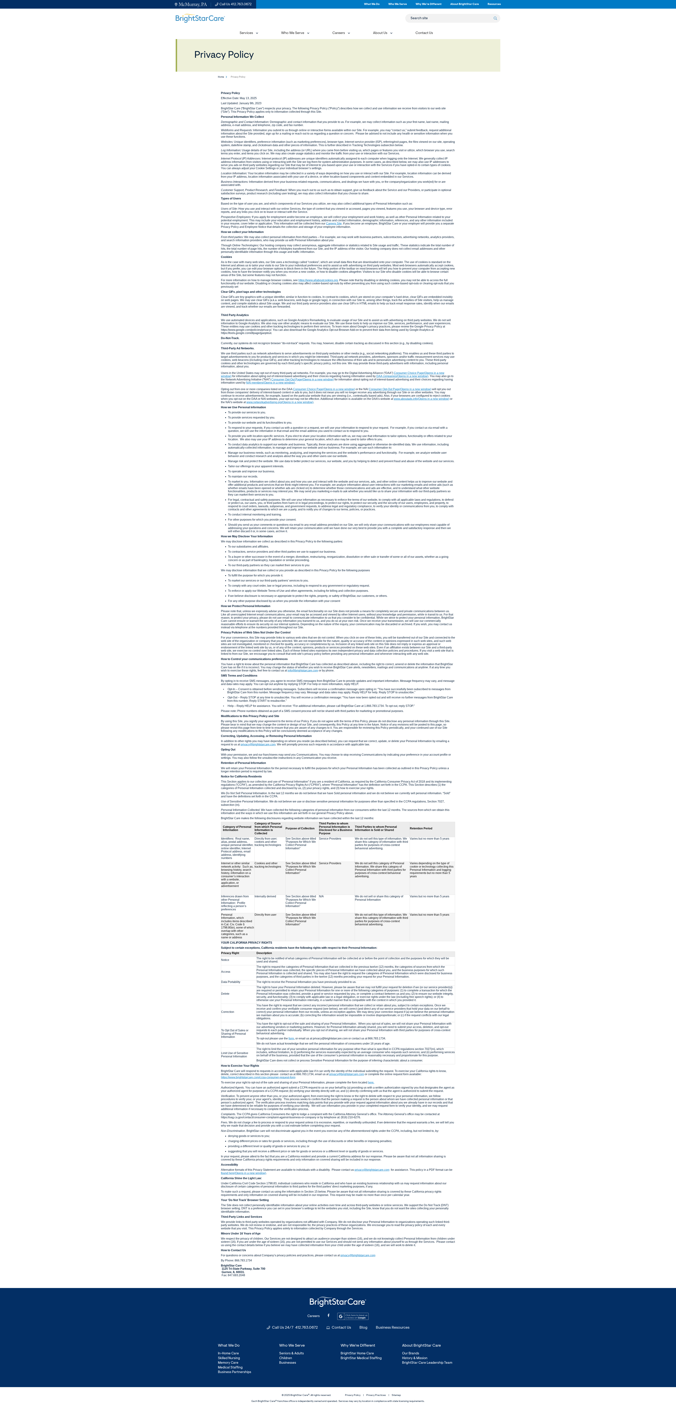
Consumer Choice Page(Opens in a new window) (324, 389)
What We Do (372, 6)
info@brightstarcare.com (303, 670)
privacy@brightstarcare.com (258, 744)
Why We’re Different (429, 6)
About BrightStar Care (464, 6)
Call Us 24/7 (295, 1328)
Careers (313, 1316)
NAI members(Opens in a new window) (270, 382)
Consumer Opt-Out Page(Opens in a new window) (302, 379)
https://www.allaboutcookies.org (318, 280)
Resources (494, 6)
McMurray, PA (193, 4)
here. (371, 1082)
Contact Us (341, 1328)
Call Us (235, 4)
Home (221, 77)
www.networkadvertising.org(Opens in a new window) (279, 402)
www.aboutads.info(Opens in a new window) (421, 398)
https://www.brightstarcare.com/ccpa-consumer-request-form (258, 1077)
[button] (248, 33)
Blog (363, 1328)
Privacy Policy (353, 1395)
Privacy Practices (376, 1395)
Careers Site (334, 223)
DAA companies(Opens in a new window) (402, 376)
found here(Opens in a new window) (243, 1173)
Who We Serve (397, 6)
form (291, 1038)
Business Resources (392, 1328)
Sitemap (396, 1395)
